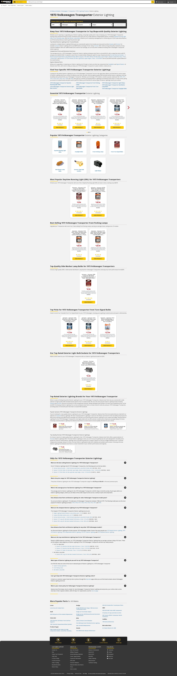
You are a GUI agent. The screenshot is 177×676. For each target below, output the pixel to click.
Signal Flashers (120, 64)
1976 (60, 78)
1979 (72, 78)
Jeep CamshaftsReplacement (83, 625)
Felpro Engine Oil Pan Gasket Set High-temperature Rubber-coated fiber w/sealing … (61, 630)
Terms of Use (78, 673)
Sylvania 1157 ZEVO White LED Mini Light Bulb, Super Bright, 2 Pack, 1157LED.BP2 (81, 58)
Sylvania (111, 44)
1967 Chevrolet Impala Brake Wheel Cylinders (61, 624)
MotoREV (90, 656)
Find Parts (119, 24)
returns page (94, 591)
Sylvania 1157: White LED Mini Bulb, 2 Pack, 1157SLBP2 (68, 550)
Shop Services (91, 660)
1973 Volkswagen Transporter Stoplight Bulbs (114, 88)
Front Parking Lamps (59, 38)
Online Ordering (92, 658)
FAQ (53, 652)
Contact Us (54, 650)
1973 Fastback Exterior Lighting (106, 532)
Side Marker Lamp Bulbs (73, 38)
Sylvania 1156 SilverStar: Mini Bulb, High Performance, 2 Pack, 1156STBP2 (117, 427)
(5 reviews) (60, 124)
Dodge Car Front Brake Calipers (83, 611)
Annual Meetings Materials (76, 654)
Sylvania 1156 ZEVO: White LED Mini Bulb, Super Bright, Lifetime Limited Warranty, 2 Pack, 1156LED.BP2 (77, 470)
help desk (88, 579)
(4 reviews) (98, 256)
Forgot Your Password (57, 654)
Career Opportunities (75, 656)
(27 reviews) (117, 124)
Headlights (111, 64)
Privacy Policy (70, 673)
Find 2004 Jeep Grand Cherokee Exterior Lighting (88, 623)
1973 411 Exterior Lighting (88, 532)
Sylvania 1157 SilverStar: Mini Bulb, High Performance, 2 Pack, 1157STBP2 (73, 548)
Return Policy (55, 667)
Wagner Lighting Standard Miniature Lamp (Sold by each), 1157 (68, 513)
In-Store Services (56, 660)
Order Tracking (55, 662)
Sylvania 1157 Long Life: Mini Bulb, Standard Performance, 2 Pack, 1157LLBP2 (91, 427)
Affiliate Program (74, 652)
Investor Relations (74, 662)
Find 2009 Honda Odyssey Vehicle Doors (85, 630)
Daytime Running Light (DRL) (60, 565)
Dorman (118, 44)
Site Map (85, 673)
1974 (54, 78)
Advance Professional (93, 650)
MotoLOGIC (91, 654)
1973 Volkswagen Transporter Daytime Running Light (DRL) (60, 83)
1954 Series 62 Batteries (108, 621)
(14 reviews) (98, 124)
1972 (51, 78)
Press (71, 667)
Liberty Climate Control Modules (84, 620)
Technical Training (92, 662)
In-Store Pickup (55, 658)
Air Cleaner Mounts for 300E (109, 628)
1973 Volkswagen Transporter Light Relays (113, 83)
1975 (57, 78)
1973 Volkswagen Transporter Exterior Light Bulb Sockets (62, 87)
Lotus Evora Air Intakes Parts (57, 608)
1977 (63, 78)
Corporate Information (75, 658)
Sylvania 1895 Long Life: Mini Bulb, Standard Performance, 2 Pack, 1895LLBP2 (65, 427)
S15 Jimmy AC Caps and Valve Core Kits (111, 612)
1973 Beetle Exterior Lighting (114, 530)
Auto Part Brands (74, 650)
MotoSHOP (91, 652)
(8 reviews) (79, 124)
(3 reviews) (88, 299)
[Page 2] (88, 132)
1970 (121, 77)
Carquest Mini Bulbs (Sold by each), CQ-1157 (64, 515)
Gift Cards (72, 660)
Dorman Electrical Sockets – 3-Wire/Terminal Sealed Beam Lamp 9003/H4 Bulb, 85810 (65, 450)
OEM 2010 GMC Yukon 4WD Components (112, 610)
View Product (60, 127)
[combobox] (91, 1)
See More (60, 119)
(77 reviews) (79, 212)
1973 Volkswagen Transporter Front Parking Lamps (88, 83)
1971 (124, 77)
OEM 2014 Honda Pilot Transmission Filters (112, 605)
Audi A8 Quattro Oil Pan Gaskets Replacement (61, 614)
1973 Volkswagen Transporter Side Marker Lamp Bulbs (113, 85)
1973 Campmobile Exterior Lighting (71, 532)
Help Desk (54, 656)
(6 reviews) (79, 256)
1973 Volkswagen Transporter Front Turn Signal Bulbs (87, 87)
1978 (66, 78)
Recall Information (56, 664)
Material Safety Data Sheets (77, 664)
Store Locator (73, 669)
